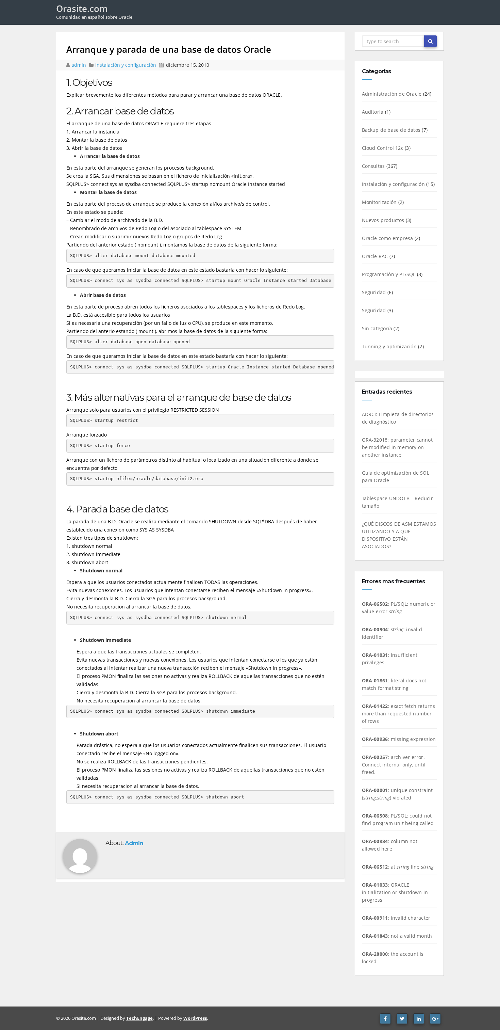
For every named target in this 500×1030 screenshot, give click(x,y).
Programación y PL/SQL (389, 274)
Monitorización (379, 202)
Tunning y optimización (389, 346)
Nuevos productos (383, 220)
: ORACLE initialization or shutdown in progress (395, 892)
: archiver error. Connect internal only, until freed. (394, 764)
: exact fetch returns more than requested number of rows (398, 713)
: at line (398, 866)
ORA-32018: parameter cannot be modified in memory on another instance (397, 447)
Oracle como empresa (387, 238)
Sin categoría (377, 328)
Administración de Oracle (392, 94)
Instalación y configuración (125, 65)
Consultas (373, 166)
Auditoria (373, 112)
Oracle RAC (375, 256)
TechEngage (139, 1018)
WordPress (195, 1018)
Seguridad (374, 292)
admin (79, 65)
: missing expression (399, 739)
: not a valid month (397, 936)
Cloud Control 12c (382, 148)
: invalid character (396, 918)
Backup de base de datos (391, 130)
